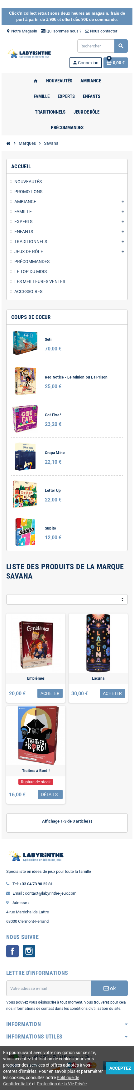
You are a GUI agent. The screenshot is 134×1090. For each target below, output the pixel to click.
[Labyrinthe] (30, 53)
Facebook (12, 951)
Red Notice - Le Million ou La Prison (76, 377)
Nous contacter (103, 31)
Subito (50, 528)
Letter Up (53, 490)
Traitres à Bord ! (36, 771)
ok (112, 988)
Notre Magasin (21, 31)
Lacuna (98, 678)
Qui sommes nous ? (63, 31)
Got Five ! (53, 415)
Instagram (29, 951)
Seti (48, 339)
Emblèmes (36, 678)
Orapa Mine (55, 453)
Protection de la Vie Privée (62, 1083)
